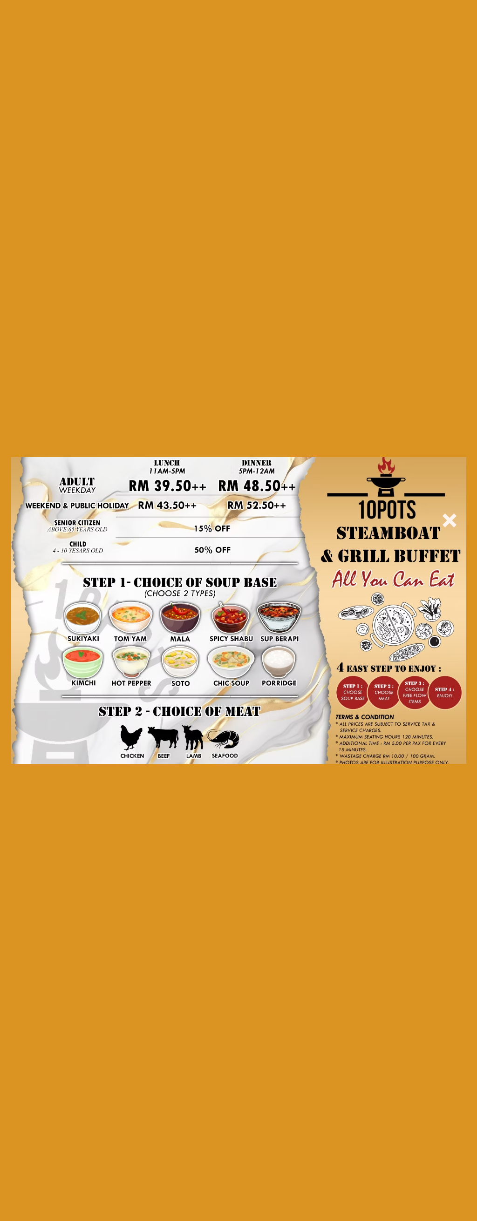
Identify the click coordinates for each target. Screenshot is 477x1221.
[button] (450, 520)
